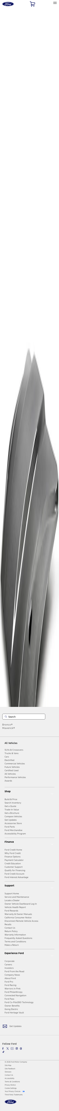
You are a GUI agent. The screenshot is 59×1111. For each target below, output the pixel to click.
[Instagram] (17, 1048)
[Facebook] (3, 1048)
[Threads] (21, 1048)
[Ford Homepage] (10, 1103)
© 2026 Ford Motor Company (16, 1062)
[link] (8, 1065)
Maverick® (8, 728)
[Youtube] (12, 1048)
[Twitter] (7, 1048)
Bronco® (7, 724)
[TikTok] (3, 1052)
